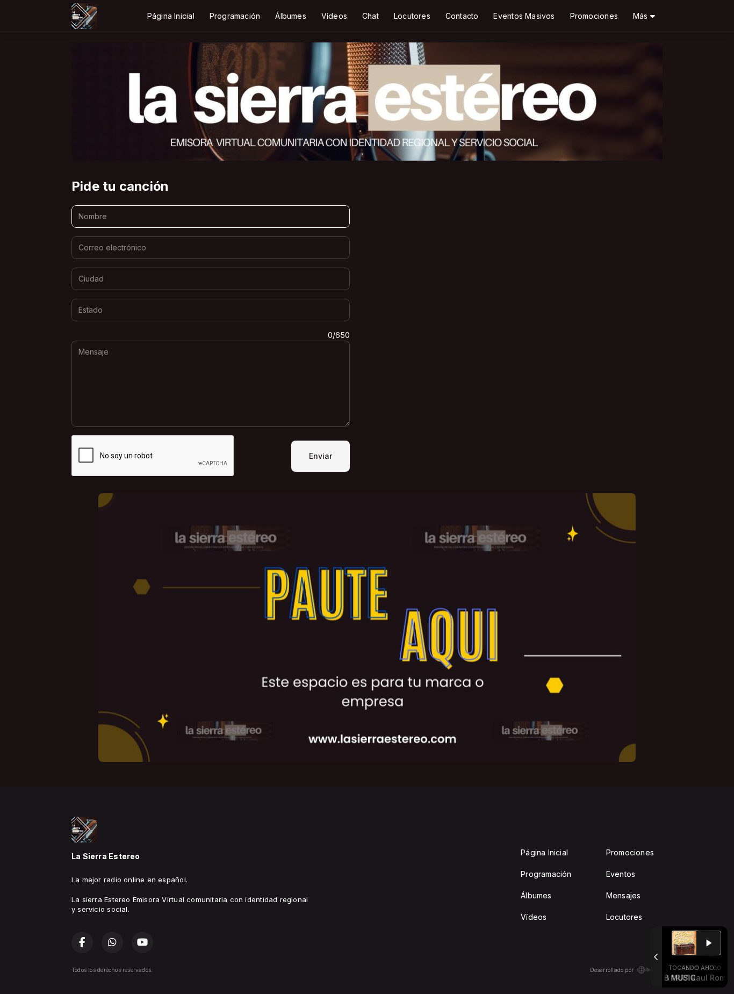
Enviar (320, 455)
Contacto (462, 15)
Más (641, 15)
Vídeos (334, 15)
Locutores (412, 15)
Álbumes (290, 15)
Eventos (620, 873)
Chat (370, 15)
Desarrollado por (612, 970)
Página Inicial (171, 15)
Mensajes (623, 895)
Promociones (594, 15)
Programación (235, 15)
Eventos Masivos (524, 15)
